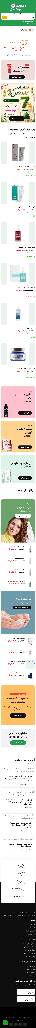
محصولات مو (31, 972)
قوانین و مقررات (30, 931)
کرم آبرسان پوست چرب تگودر (26, 207)
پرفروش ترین (31, 966)
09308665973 (27, 21)
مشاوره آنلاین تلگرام (29, 947)
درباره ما (32, 924)
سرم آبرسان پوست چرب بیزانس (26, 287)
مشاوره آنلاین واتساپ (28, 943)
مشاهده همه (30, 764)
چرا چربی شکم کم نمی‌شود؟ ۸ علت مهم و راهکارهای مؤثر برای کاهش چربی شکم (19, 802)
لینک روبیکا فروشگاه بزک (23, 55)
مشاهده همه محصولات (22, 607)
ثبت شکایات (31, 934)
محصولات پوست (30, 969)
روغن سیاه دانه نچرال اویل (18, 546)
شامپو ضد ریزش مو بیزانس (27, 328)
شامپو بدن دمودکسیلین (19, 638)
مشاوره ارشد (24, 784)
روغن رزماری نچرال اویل (18, 569)
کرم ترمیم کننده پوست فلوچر (27, 166)
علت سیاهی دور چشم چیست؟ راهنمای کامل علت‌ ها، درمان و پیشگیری (21, 825)
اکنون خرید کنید (16, 77)
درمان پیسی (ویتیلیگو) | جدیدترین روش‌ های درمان (20, 845)
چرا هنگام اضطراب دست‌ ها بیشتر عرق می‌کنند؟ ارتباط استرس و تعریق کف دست (18, 778)
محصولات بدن (31, 975)
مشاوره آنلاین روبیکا (29, 953)
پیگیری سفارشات (30, 956)
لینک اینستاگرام (10, 55)
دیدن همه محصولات (23, 516)
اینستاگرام (29, 999)
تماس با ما (32, 927)
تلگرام (29, 992)
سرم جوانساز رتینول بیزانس (27, 247)
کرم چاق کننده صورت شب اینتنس (25, 368)
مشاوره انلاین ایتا (30, 950)
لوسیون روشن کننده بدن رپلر (17, 672)
